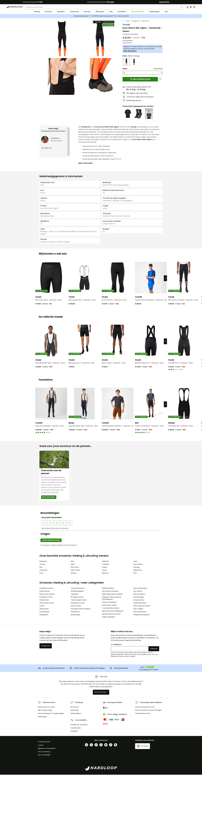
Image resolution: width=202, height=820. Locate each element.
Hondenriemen (138, 600)
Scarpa (104, 567)
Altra (72, 561)
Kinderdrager (75, 614)
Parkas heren (44, 600)
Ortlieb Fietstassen (140, 603)
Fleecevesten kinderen (110, 591)
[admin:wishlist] (160, 79)
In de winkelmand (140, 79)
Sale (166, 11)
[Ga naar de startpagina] (124, 21)
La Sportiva (43, 570)
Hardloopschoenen (78, 603)
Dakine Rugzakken (108, 617)
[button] (62, 38)
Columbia (105, 564)
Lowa (41, 573)
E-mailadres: (116, 644)
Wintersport (100, 11)
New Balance (138, 564)
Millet (72, 564)
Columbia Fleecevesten (110, 608)
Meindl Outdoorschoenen (111, 614)
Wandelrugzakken (77, 591)
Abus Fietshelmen (139, 612)
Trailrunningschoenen (79, 600)
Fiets (111, 11)
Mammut (105, 573)
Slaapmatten (44, 609)
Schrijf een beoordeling (130, 34)
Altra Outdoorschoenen (141, 606)
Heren (128, 21)
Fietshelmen (75, 612)
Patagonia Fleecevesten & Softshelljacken (111, 598)
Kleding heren (136, 21)
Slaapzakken (43, 614)
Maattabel (158, 68)
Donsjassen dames (46, 588)
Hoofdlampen (44, 612)
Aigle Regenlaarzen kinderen (112, 594)
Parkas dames (44, 591)
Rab (40, 567)
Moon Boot (75, 567)
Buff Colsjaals (138, 609)
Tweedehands (139, 11)
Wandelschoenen (77, 597)
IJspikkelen (74, 594)
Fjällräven (105, 561)
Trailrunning (74, 11)
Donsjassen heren (45, 597)
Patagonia (43, 561)
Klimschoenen (76, 606)
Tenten (42, 606)
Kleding (37, 11)
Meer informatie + (130, 51)
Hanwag (136, 567)
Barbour (74, 573)
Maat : (125, 68)
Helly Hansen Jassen (109, 605)
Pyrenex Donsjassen (109, 602)
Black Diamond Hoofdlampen (112, 611)
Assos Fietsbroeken (140, 588)
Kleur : (131, 56)
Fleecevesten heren (46, 603)
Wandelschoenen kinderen (80, 609)
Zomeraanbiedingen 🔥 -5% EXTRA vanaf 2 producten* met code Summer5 (101, 16)
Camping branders (77, 588)
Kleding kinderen (108, 588)
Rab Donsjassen (139, 594)
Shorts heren (145, 21)
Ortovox (42, 564)
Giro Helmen (137, 591)
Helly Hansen (75, 570)
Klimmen (87, 11)
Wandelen (61, 11)
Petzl (135, 573)
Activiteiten (122, 11)
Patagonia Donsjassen (141, 614)
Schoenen (48, 11)
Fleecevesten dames (47, 594)
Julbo (135, 561)
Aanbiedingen (154, 11)
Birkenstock (137, 570)
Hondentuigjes (138, 597)
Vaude (126, 25)
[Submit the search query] (182, 7)
